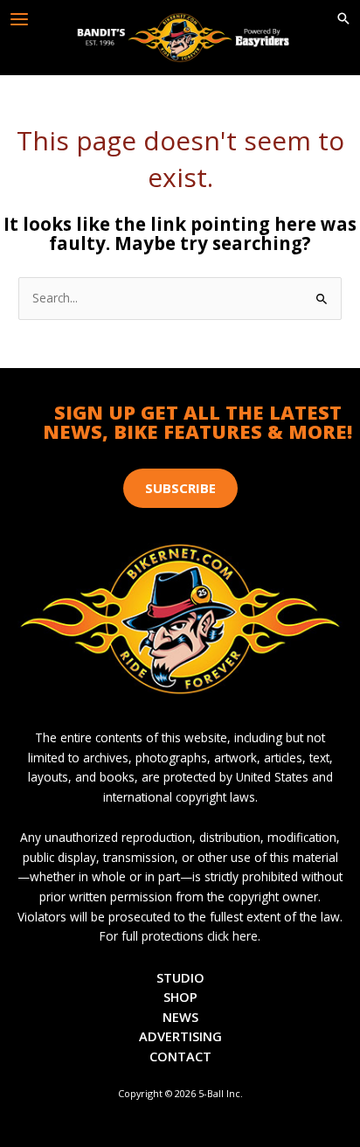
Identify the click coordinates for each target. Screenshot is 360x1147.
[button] (343, 19)
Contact (180, 1056)
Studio (180, 977)
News (180, 1016)
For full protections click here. (180, 936)
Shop (180, 996)
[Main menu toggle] (19, 19)
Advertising (180, 1036)
